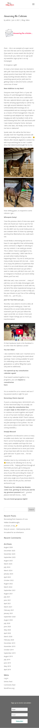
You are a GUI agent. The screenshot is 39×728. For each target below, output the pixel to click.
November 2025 (9, 554)
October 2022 (9, 580)
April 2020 (7, 633)
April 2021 (7, 603)
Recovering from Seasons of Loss (16, 519)
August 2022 (8, 584)
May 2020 (7, 630)
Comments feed (9, 685)
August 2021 (8, 594)
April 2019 (7, 669)
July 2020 (7, 623)
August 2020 (8, 620)
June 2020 (7, 627)
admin (8, 20)
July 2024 (7, 567)
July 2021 (7, 597)
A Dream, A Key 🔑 (10, 526)
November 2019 (9, 646)
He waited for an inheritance (14, 532)
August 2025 (8, 561)
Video (28, 20)
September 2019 (9, 653)
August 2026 (8, 547)
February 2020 (9, 640)
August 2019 (8, 656)
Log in (6, 678)
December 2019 (9, 643)
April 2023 (7, 577)
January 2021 (8, 613)
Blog (23, 20)
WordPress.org (9, 688)
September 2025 (9, 557)
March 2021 (8, 607)
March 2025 (8, 564)
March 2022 (8, 587)
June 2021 (7, 600)
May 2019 (7, 666)
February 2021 (9, 610)
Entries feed (8, 682)
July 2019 (7, 660)
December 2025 (9, 551)
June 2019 (7, 663)
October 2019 (9, 650)
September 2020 (9, 617)
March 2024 (8, 570)
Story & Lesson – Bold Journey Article (17, 529)
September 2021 (9, 590)
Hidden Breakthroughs (12, 522)
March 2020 (8, 636)
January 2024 (8, 574)
